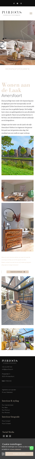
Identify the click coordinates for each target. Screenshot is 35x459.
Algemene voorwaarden (9, 389)
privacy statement (15, 449)
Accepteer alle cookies (19, 454)
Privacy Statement (7, 392)
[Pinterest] (17, 3)
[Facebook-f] (14, 3)
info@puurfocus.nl (7, 369)
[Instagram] (21, 3)
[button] (31, 13)
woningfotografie (17, 68)
